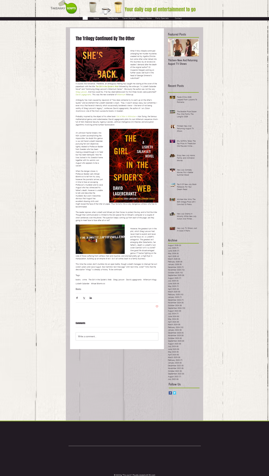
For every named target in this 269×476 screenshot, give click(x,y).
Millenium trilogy (150, 279)
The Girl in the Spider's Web (100, 279)
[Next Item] (194, 48)
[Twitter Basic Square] (174, 393)
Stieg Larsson (118, 279)
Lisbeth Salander (82, 283)
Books (78, 289)
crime (84, 279)
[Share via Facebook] (77, 298)
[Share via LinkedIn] (90, 298)
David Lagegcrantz (134, 279)
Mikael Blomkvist (98, 283)
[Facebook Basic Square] (170, 393)
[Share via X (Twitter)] (84, 298)
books (78, 279)
